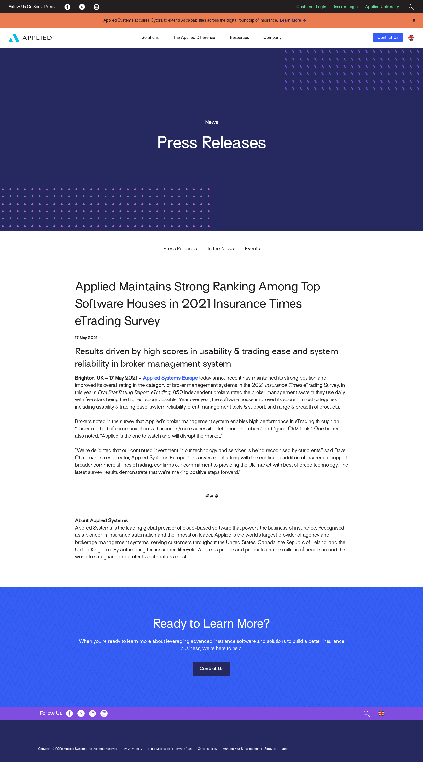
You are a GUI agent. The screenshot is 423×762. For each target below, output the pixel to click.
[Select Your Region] (411, 37)
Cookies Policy (207, 748)
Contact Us (387, 37)
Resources (239, 37)
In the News (221, 249)
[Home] (31, 38)
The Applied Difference (194, 37)
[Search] (411, 6)
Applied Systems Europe (170, 378)
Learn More (290, 20)
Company (272, 37)
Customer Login (311, 6)
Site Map (270, 748)
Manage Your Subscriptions (241, 748)
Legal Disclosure (159, 748)
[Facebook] (67, 6)
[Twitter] (82, 6)
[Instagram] (104, 713)
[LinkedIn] (96, 6)
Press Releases (180, 249)
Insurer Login (346, 6)
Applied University (382, 6)
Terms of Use (183, 748)
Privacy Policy (133, 748)
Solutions (150, 37)
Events (252, 249)
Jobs (285, 748)
